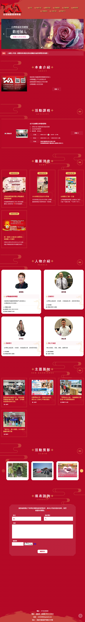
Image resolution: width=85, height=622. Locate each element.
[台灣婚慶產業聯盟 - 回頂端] (80, 616)
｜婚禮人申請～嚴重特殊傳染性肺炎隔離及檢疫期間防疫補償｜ (28, 53)
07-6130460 (44, 611)
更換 (35, 544)
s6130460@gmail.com (45, 617)
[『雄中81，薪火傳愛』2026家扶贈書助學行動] (14, 419)
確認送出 (42, 551)
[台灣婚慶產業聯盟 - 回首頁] (11, 9)
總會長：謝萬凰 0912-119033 (45, 614)
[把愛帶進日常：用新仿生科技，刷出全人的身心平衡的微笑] (42, 387)
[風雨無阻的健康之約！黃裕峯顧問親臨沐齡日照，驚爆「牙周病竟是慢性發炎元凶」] (14, 387)
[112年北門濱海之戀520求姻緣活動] (17, 470)
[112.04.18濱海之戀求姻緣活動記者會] (42, 470)
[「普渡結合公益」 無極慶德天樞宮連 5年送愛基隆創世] (71, 387)
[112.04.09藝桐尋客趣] (67, 470)
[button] (3, 34)
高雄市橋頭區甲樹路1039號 (45, 620)
